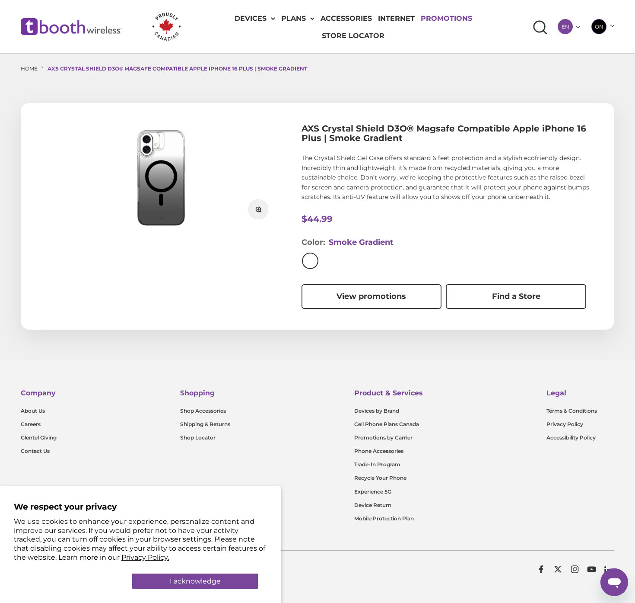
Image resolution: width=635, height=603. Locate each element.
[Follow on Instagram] (575, 569)
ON (599, 26)
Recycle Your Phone (380, 478)
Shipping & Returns (205, 424)
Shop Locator (198, 437)
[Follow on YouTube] (591, 569)
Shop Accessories (203, 410)
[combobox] (565, 26)
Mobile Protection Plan (384, 518)
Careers (31, 424)
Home (29, 68)
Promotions (446, 18)
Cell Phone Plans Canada (386, 424)
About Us (33, 410)
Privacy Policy (564, 424)
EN (565, 26)
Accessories (346, 18)
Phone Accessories (378, 451)
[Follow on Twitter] (558, 569)
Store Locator (353, 36)
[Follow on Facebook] (541, 569)
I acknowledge (195, 581)
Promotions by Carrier (383, 437)
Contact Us (35, 451)
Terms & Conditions (571, 410)
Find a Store (516, 296)
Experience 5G (372, 491)
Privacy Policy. (145, 557)
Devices (251, 18)
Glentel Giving (39, 437)
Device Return (372, 505)
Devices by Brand (376, 410)
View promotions (371, 296)
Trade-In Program (377, 464)
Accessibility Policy (571, 437)
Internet (396, 18)
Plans (293, 18)
